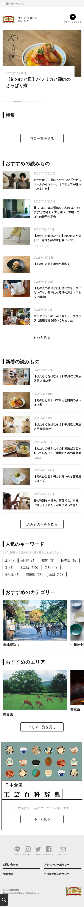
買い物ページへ (15, 3)
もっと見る (42, 337)
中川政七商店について (57, 874)
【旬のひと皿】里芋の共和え (52, 264)
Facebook (48, 854)
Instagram (27, 854)
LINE (17, 854)
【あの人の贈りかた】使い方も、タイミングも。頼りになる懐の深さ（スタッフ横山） (57, 292)
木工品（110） (30, 567)
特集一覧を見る (42, 138)
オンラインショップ (72, 22)
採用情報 (8, 874)
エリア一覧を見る (42, 727)
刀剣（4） (52, 567)
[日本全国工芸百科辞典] (42, 786)
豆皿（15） (57, 574)
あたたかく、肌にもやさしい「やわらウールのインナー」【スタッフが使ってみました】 (57, 184)
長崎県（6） (69, 560)
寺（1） (10, 567)
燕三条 (75, 709)
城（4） (10, 560)
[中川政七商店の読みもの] (20, 18)
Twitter (38, 854)
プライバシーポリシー (57, 864)
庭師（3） (49, 560)
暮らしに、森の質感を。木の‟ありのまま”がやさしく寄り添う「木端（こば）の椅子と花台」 (57, 212)
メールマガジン (63, 854)
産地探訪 (9, 645)
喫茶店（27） (35, 574)
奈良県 (8, 714)
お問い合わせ (10, 864)
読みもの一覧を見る (42, 524)
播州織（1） (13, 574)
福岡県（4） (28, 560)
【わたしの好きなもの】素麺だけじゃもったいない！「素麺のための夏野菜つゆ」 (57, 453)
